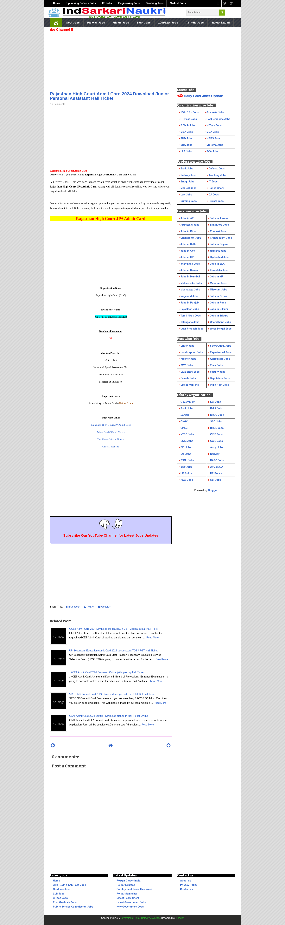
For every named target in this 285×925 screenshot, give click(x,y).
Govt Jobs (73, 22)
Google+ (105, 606)
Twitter (90, 606)
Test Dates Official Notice (110, 439)
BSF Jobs (186, 466)
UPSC (183, 427)
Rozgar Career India (128, 880)
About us (185, 880)
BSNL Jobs (187, 460)
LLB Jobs (58, 893)
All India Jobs (195, 22)
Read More (152, 637)
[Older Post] (169, 745)
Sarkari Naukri (220, 22)
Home (56, 3)
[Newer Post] (53, 745)
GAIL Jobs (216, 440)
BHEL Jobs (217, 427)
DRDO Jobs (217, 414)
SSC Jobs (216, 421)
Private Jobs (120, 22)
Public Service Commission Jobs (73, 906)
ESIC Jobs (186, 440)
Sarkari (184, 414)
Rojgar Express (126, 884)
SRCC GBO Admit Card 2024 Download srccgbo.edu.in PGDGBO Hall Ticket (112, 694)
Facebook (74, 606)
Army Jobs (216, 447)
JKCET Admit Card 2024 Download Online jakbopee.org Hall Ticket (106, 672)
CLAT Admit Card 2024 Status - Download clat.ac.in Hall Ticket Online (108, 715)
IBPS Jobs (216, 408)
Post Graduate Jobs (65, 902)
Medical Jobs (178, 3)
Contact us (186, 889)
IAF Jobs (185, 453)
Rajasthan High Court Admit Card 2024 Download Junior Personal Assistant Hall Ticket (109, 96)
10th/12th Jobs (168, 22)
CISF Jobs (216, 434)
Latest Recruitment (128, 897)
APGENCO (216, 466)
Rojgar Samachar (127, 893)
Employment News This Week (134, 889)
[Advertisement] (111, 60)
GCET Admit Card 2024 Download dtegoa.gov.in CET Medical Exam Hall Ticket (113, 628)
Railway (214, 453)
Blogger (213, 490)
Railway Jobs (96, 22)
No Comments (57, 104)
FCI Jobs (185, 447)
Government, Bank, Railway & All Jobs (140, 918)
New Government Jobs (130, 906)
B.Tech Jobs (60, 897)
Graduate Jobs (61, 889)
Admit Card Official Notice (111, 432)
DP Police (216, 473)
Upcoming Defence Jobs (81, 3)
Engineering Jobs (129, 3)
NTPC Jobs (187, 434)
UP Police (186, 473)
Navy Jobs (186, 479)
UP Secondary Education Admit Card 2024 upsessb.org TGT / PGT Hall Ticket (113, 650)
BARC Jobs (217, 460)
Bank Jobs (143, 22)
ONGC (184, 421)
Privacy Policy (188, 884)
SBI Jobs (215, 401)
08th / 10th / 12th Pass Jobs (69, 884)
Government (187, 401)
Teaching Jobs (154, 3)
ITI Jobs (107, 3)
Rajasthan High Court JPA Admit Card (111, 424)
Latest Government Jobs (131, 902)
